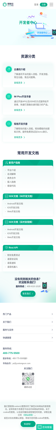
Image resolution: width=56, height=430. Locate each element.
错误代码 (11, 186)
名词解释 (11, 174)
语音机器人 (12, 267)
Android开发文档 (15, 203)
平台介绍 (11, 170)
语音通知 (11, 263)
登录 (36, 4)
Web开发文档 (13, 211)
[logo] (8, 4)
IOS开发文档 (13, 207)
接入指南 (11, 182)
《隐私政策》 (28, 415)
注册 (44, 4)
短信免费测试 (13, 255)
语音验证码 (12, 259)
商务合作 (11, 178)
